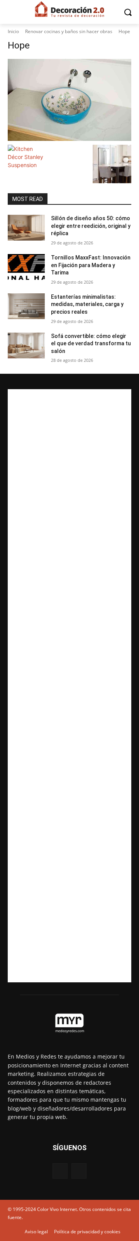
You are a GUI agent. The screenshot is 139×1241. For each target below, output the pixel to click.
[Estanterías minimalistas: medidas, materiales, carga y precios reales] (26, 306)
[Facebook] (60, 1170)
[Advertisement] (69, 685)
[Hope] (69, 100)
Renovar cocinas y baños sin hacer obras (68, 31)
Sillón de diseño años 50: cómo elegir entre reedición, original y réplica (91, 225)
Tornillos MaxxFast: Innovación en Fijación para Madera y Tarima (91, 265)
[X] (78, 1170)
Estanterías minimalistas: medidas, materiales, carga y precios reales (87, 304)
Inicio (13, 31)
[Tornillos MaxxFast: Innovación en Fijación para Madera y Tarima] (26, 267)
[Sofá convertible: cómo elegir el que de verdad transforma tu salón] (26, 345)
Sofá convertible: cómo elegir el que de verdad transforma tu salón (91, 343)
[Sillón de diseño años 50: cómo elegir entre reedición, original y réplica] (26, 228)
